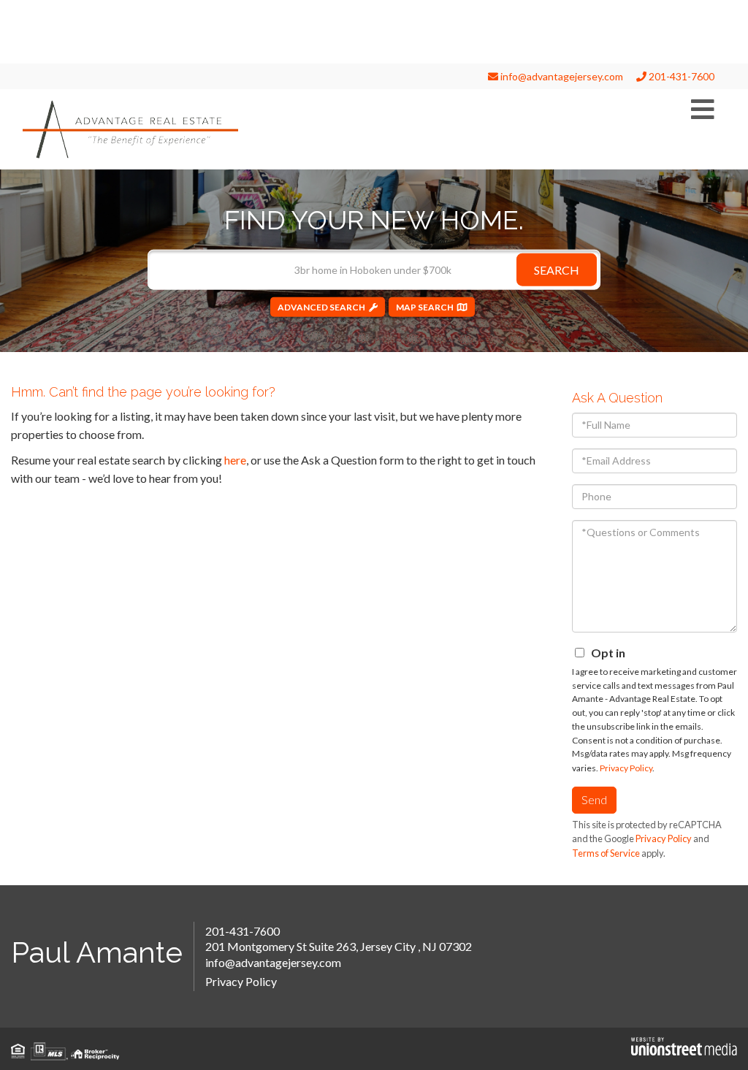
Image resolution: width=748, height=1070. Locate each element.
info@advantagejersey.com (560, 76)
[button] (556, 269)
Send (594, 799)
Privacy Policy (626, 768)
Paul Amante (97, 952)
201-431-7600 (680, 76)
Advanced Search (321, 306)
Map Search (425, 306)
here (235, 460)
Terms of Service (606, 853)
